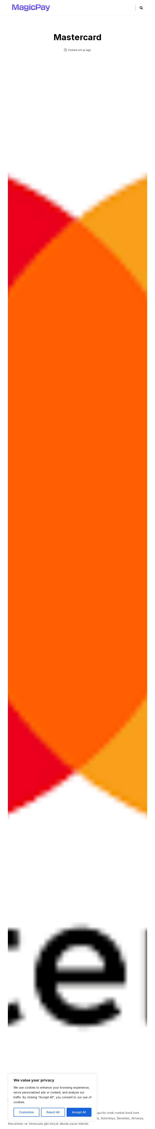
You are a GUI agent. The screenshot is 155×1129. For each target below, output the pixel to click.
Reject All (53, 1112)
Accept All (79, 1112)
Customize (26, 1112)
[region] (52, 1097)
